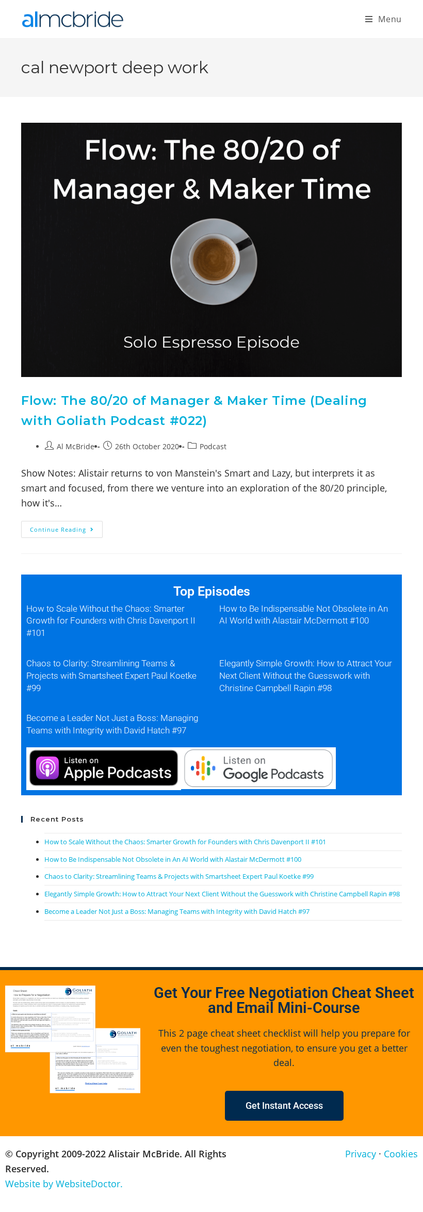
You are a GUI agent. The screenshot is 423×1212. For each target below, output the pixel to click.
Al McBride (75, 446)
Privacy (360, 1154)
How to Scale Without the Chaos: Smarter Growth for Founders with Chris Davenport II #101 (111, 620)
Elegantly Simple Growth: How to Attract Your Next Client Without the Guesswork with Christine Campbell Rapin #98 (305, 675)
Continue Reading (66, 527)
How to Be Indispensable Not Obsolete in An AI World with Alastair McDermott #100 (172, 859)
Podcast (213, 446)
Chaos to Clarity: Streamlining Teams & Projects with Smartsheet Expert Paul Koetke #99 (111, 675)
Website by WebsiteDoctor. (64, 1183)
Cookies (401, 1154)
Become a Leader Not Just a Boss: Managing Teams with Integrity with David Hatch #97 (177, 911)
